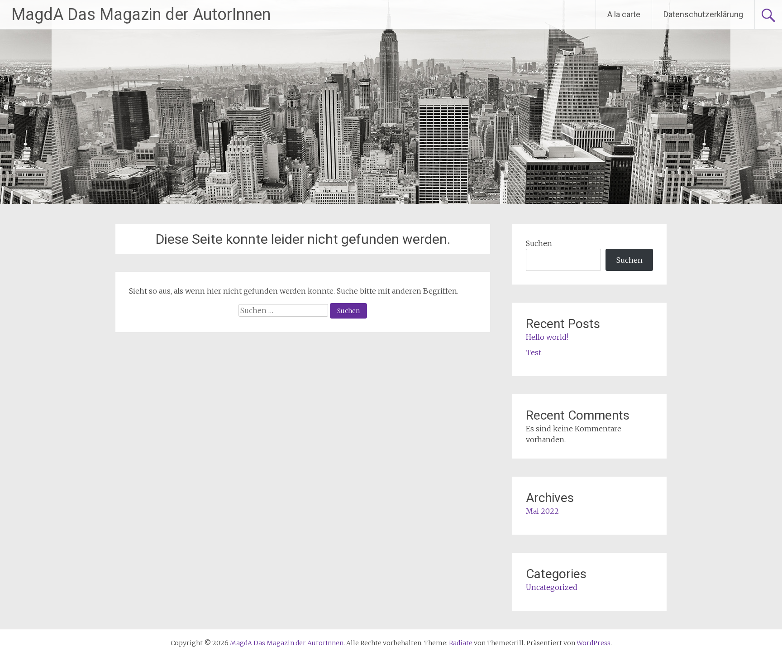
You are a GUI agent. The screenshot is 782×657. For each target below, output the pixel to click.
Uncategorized (551, 587)
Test (533, 352)
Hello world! (547, 337)
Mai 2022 (542, 511)
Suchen (539, 243)
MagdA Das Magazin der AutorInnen (141, 14)
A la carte (623, 14)
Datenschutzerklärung (703, 14)
